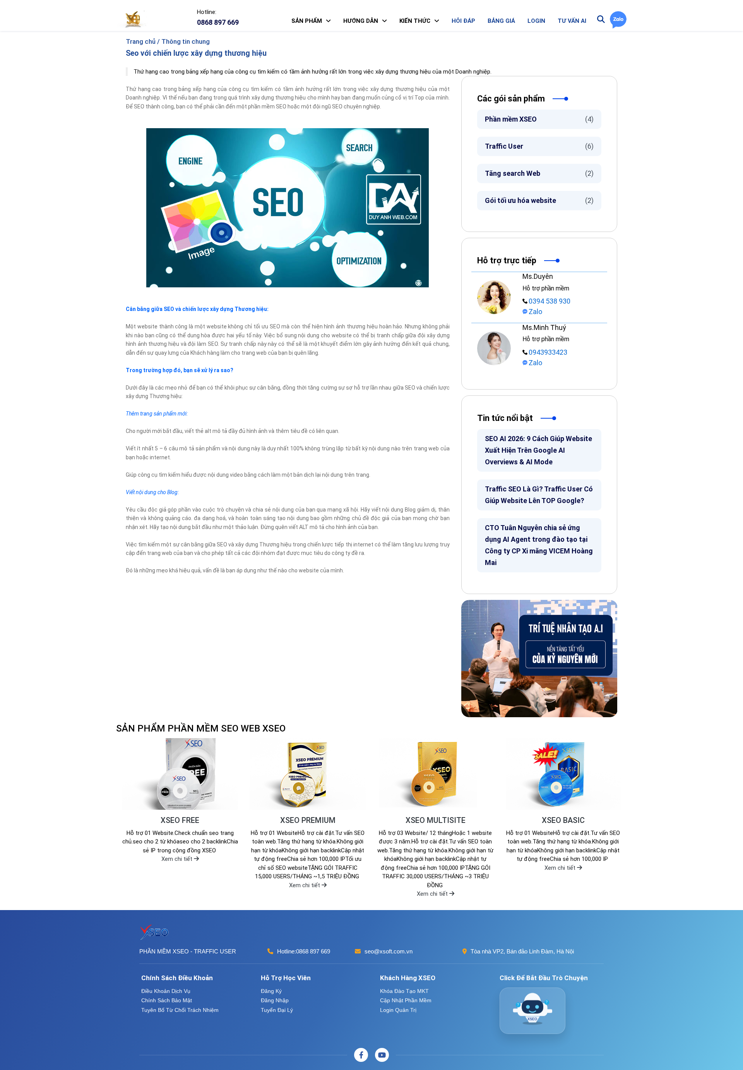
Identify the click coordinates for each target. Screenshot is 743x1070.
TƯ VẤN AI (572, 20)
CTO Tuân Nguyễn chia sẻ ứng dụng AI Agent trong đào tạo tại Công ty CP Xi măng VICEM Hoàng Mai (539, 545)
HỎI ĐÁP (463, 20)
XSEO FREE (180, 820)
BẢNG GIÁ (501, 20)
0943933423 (548, 352)
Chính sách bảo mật (166, 1000)
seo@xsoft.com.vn (389, 951)
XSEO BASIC (563, 820)
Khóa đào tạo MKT (404, 991)
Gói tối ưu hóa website (539, 200)
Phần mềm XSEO (539, 119)
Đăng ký (271, 991)
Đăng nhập (275, 1000)
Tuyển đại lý (277, 1010)
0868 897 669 (313, 951)
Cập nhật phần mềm (405, 1000)
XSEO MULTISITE (436, 820)
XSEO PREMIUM (308, 820)
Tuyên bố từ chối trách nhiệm (180, 1010)
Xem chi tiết (177, 858)
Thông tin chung (185, 41)
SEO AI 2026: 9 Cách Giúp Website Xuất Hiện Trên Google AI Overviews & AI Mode (538, 450)
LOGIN (536, 20)
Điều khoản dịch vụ (165, 991)
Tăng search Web (539, 173)
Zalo (535, 311)
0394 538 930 (549, 301)
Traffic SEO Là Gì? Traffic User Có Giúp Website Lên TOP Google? (539, 495)
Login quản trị (398, 1010)
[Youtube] (382, 1055)
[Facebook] (361, 1055)
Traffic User (539, 146)
